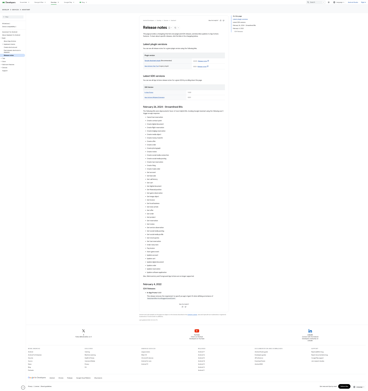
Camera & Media (90, 361)
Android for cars (146, 361)
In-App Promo (149, 92)
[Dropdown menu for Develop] (59, 2)
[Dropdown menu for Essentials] (29, 2)
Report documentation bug (319, 355)
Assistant (26, 10)
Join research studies (317, 361)
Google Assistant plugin (153, 60)
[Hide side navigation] (23, 387)
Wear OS (144, 355)
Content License (192, 314)
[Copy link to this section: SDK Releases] (157, 289)
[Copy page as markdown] (175, 27)
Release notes (202, 61)
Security (30, 358)
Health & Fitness (89, 358)
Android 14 (201, 361)
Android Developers (148, 20)
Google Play (68, 2)
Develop (54, 2)
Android (30, 352)
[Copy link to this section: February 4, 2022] (163, 284)
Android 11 (201, 370)
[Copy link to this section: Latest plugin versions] (169, 44)
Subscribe (344, 386)
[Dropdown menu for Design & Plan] (46, 2)
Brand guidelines (46, 386)
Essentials (23, 2)
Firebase (69, 378)
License (36, 386)
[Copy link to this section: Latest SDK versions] (167, 76)
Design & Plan (38, 2)
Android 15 (201, 358)
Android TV (144, 364)
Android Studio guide (261, 352)
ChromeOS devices (147, 358)
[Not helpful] (223, 20)
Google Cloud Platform (83, 378)
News (29, 364)
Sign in (363, 2)
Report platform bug (317, 352)
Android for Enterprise (34, 355)
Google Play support (317, 358)
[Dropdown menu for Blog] (87, 2)
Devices (15, 10)
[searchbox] (12, 16)
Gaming (87, 352)
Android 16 (201, 355)
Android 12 (201, 367)
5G (86, 367)
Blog (83, 2)
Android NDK (259, 364)
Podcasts (31, 370)
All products (98, 378)
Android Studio (353, 2)
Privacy (87, 364)
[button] (12, 38)
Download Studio (260, 361)
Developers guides (260, 355)
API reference (259, 358)
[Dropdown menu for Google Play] (74, 2)
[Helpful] (220, 20)
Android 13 (201, 364)
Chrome (60, 378)
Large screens (145, 352)
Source (30, 361)
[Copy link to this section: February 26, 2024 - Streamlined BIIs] (184, 107)
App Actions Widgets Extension (155, 97)
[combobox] (315, 2)
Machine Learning (90, 355)
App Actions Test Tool (152, 66)
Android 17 (201, 352)
